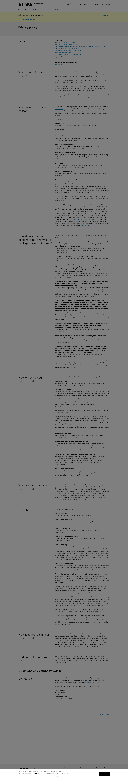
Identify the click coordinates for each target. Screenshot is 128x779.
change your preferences (29, 776)
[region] (64, 774)
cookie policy (54, 776)
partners (36, 773)
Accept (104, 773)
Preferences (92, 773)
